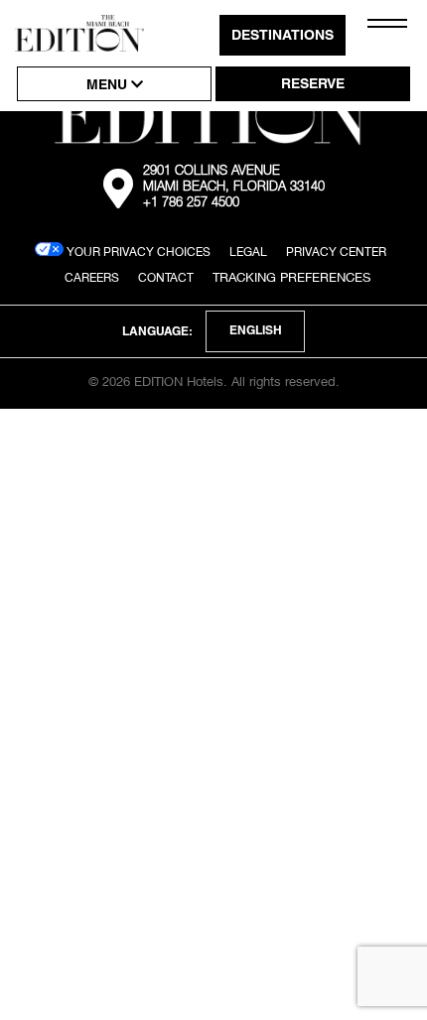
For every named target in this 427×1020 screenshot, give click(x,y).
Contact (166, 277)
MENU (108, 86)
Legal (248, 251)
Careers (92, 277)
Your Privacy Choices (137, 251)
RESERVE (313, 85)
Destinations (282, 37)
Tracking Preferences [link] (291, 277)
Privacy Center (336, 251)
